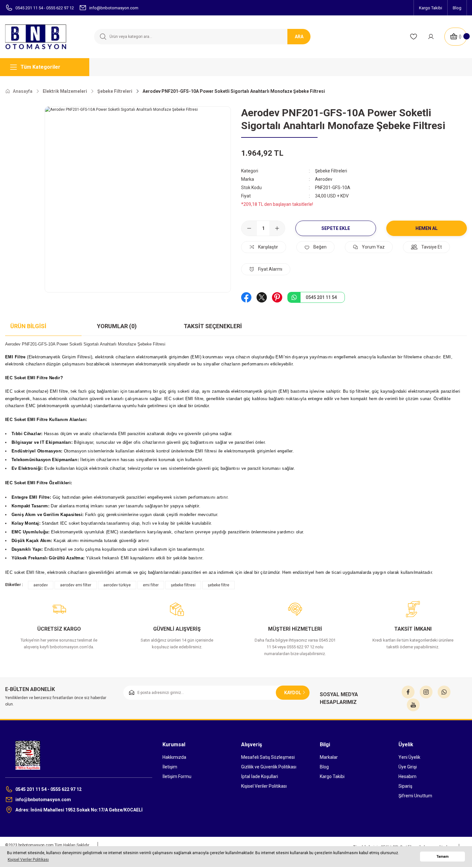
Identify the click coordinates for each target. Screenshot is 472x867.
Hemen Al (426, 228)
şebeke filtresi (183, 585)
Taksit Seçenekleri (213, 326)
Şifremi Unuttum (415, 795)
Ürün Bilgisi (28, 326)
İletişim (169, 766)
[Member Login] (431, 36)
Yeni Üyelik (409, 757)
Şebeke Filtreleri (331, 170)
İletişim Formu (176, 776)
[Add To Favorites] (315, 247)
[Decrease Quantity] (249, 228)
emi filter (151, 585)
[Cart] (455, 37)
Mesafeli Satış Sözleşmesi (268, 757)
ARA (299, 36)
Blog (324, 766)
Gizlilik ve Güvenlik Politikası (268, 766)
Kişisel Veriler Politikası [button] (28, 859)
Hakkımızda (174, 757)
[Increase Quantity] (277, 228)
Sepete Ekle (335, 228)
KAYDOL (292, 692)
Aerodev (323, 179)
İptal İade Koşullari (259, 776)
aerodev (40, 585)
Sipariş (405, 786)
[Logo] (39, 36)
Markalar (329, 757)
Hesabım (407, 776)
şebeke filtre (218, 585)
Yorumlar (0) (117, 326)
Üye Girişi (407, 766)
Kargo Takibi (332, 776)
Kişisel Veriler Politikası (264, 786)
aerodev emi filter (75, 585)
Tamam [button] (442, 856)
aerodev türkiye (117, 585)
